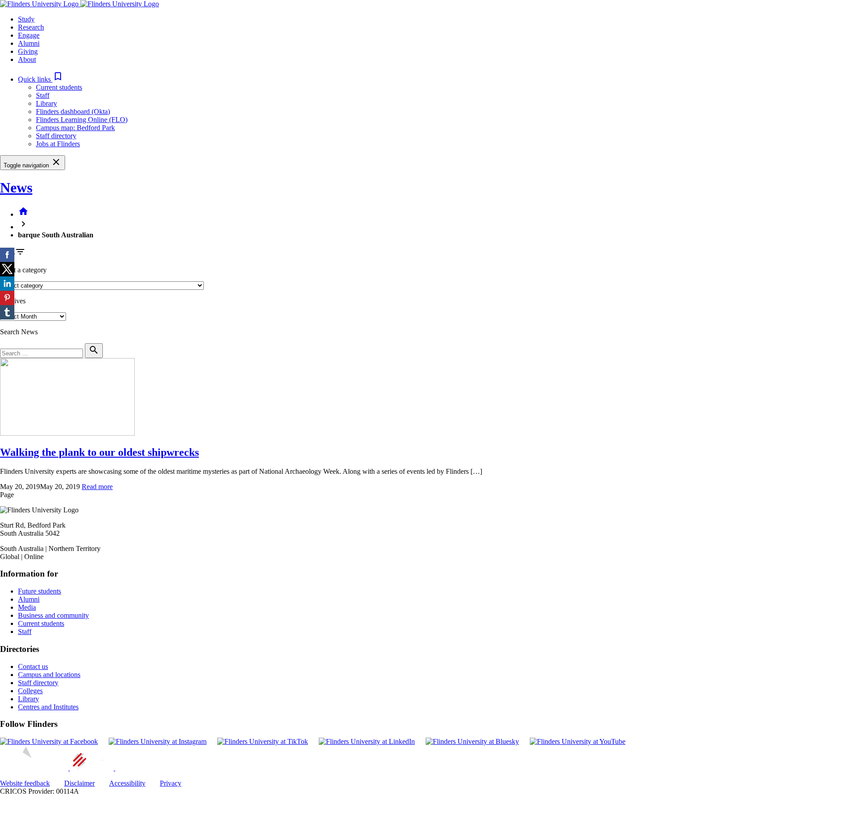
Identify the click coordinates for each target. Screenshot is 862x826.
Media (27, 607)
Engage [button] (29, 35)
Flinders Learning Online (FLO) (82, 119)
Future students (39, 591)
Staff (42, 95)
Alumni (29, 599)
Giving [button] (28, 51)
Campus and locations (49, 674)
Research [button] (31, 27)
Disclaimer (79, 783)
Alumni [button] (29, 43)
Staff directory (56, 136)
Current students (59, 87)
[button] (40, 79)
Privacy (170, 783)
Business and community (53, 615)
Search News (19, 332)
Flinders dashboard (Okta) (73, 111)
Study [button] (26, 19)
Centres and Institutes (48, 707)
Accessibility (127, 783)
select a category (23, 270)
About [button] (27, 59)
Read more (97, 486)
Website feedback (25, 783)
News (16, 187)
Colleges (30, 691)
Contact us (33, 666)
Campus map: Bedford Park (75, 127)
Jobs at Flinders (58, 144)
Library (46, 103)
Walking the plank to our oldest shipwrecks (99, 452)
